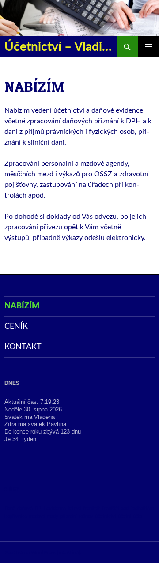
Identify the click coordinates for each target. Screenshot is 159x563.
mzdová (37, 516)
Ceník (16, 327)
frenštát (91, 508)
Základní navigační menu (148, 46)
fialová (74, 508)
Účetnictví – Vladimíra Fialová (60, 47)
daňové (25, 508)
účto (137, 516)
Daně (9, 508)
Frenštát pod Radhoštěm (128, 508)
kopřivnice (15, 516)
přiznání (68, 516)
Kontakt (23, 347)
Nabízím (21, 306)
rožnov (86, 516)
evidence (56, 508)
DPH (39, 508)
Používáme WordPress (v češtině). (42, 552)
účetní (124, 516)
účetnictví (105, 516)
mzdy (52, 516)
